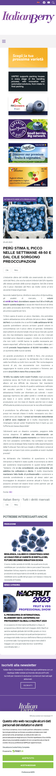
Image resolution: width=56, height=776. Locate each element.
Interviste (9, 199)
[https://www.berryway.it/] (28, 131)
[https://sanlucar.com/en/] (28, 155)
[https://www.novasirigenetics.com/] (28, 60)
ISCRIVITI (28, 685)
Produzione (30, 199)
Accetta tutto (28, 758)
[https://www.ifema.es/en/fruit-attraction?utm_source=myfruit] (28, 179)
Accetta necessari (28, 765)
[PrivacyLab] (17, 751)
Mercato (19, 199)
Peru (16, 270)
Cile (7, 270)
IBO (10, 492)
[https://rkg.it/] (28, 107)
